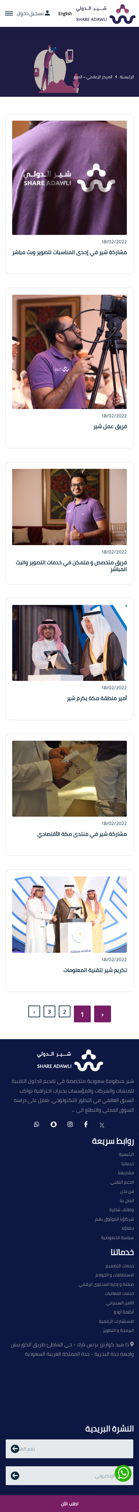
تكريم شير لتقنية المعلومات (95, 970)
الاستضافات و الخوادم (114, 1275)
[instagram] (70, 1124)
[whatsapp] (36, 1124)
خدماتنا (127, 1163)
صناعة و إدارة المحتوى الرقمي (106, 1284)
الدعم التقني (122, 1182)
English (65, 13)
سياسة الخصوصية (117, 1237)
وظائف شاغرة (121, 1210)
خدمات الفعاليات (119, 1293)
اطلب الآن (69, 1504)
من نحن (127, 1191)
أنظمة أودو (124, 1312)
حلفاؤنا (128, 1228)
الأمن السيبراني (120, 1303)
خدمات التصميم (120, 1266)
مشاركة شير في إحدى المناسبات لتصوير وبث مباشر (69, 252)
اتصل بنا (127, 1200)
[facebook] (86, 1124)
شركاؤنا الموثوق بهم (114, 1219)
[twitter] (102, 1124)
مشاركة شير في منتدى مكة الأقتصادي (82, 834)
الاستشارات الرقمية (116, 1321)
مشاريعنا (126, 1173)
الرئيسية (127, 77)
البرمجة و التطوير (118, 1330)
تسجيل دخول (31, 13)
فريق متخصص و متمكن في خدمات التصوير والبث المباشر (71, 565)
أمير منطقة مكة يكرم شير (97, 698)
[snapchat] (53, 1124)
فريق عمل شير (110, 426)
